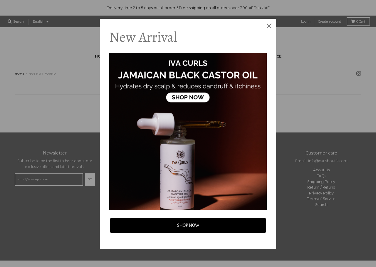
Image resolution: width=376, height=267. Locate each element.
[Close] (269, 26)
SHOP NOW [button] (188, 225)
